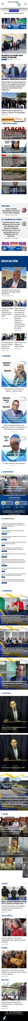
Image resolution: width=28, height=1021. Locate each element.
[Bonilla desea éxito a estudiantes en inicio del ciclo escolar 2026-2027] (14, 485)
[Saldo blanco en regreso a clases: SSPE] (20, 337)
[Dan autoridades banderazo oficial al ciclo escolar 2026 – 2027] (8, 303)
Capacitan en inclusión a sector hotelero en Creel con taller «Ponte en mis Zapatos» (14, 972)
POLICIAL (4, 725)
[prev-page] (3, 586)
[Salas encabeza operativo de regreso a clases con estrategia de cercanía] (14, 101)
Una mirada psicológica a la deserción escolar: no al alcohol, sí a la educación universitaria (14, 427)
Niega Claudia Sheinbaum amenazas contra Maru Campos (11, 211)
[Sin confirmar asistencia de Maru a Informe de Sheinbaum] (14, 847)
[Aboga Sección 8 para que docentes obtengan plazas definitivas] (14, 277)
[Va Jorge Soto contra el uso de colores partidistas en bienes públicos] (14, 674)
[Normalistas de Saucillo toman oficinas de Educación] (14, 43)
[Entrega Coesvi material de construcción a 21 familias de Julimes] (14, 991)
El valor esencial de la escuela (14, 463)
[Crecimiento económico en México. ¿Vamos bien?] (14, 373)
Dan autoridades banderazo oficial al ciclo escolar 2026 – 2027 (7, 312)
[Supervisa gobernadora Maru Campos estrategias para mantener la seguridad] (14, 827)
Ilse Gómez (10, 59)
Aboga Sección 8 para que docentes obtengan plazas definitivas (11, 292)
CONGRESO (4, 528)
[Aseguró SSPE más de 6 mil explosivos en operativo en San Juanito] (14, 714)
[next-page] (5, 586)
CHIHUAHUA (4, 108)
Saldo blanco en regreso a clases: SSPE (20, 344)
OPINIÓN (14, 386)
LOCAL (3, 545)
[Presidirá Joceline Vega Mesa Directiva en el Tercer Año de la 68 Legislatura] (14, 642)
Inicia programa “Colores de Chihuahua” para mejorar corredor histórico (14, 940)
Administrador (8, 238)
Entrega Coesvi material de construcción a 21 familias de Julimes (12, 1004)
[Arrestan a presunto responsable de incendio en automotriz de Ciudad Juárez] (14, 895)
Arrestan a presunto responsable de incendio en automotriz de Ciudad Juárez (13, 908)
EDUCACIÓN (4, 59)
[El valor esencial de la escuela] (14, 447)
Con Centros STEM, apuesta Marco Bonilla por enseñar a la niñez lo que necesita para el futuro (13, 580)
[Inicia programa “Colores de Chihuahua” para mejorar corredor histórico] (14, 927)
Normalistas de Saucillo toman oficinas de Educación (12, 56)
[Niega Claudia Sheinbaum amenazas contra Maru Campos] (23, 210)
